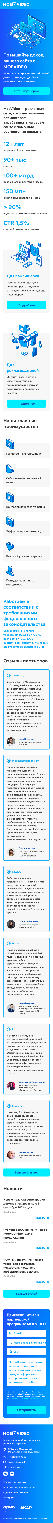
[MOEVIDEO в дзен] (12, 1474)
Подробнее (26, 305)
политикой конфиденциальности (17, 1510)
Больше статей (26, 1293)
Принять (46, 1515)
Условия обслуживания (14, 1482)
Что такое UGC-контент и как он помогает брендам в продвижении (26, 1233)
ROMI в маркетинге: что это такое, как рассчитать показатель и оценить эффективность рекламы (23, 1265)
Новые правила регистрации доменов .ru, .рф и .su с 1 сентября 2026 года (24, 1203)
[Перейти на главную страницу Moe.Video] (16, 4)
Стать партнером (26, 91)
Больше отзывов (26, 1172)
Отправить (26, 1410)
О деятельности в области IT (17, 1492)
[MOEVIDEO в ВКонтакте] (5, 1474)
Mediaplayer (9, 1497)
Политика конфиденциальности (19, 1487)
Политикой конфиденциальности (23, 1399)
